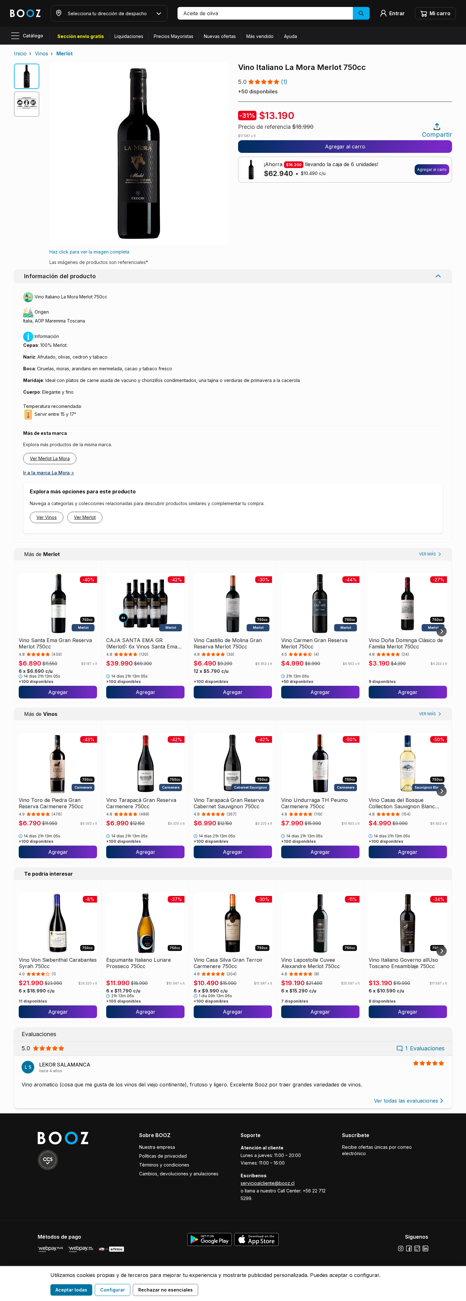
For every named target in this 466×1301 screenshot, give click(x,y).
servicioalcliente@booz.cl (267, 1183)
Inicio (20, 53)
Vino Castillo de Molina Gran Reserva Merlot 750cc (228, 643)
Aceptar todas (71, 1289)
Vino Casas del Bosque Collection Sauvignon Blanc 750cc (402, 803)
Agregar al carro (345, 146)
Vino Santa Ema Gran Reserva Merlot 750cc (55, 643)
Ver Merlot (85, 517)
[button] (274, 13)
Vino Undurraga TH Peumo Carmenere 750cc (314, 803)
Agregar (58, 692)
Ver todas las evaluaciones (406, 1101)
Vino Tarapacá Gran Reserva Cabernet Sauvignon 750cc (229, 803)
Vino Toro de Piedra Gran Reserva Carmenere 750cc (51, 803)
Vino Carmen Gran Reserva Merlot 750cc (314, 643)
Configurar (112, 1289)
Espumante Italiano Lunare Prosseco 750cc (138, 963)
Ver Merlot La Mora (50, 458)
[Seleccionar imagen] (26, 76)
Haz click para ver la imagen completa (89, 251)
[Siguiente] (442, 631)
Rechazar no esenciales (165, 1289)
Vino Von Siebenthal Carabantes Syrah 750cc (58, 963)
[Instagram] (401, 1248)
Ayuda (290, 36)
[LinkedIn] (425, 1248)
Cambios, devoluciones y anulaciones (178, 1173)
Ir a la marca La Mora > (48, 472)
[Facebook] (409, 1248)
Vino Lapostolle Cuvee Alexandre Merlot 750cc (310, 963)
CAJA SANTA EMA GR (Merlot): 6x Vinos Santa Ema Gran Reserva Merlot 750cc (141, 643)
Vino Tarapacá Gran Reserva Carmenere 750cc (141, 803)
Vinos (41, 53)
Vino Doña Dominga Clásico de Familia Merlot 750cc (406, 643)
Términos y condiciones (164, 1164)
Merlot (64, 53)
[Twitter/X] (417, 1248)
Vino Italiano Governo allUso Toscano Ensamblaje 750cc (403, 963)
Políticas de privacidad (163, 1156)
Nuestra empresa (157, 1147)
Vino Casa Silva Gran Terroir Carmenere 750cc (228, 963)
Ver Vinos (46, 517)
